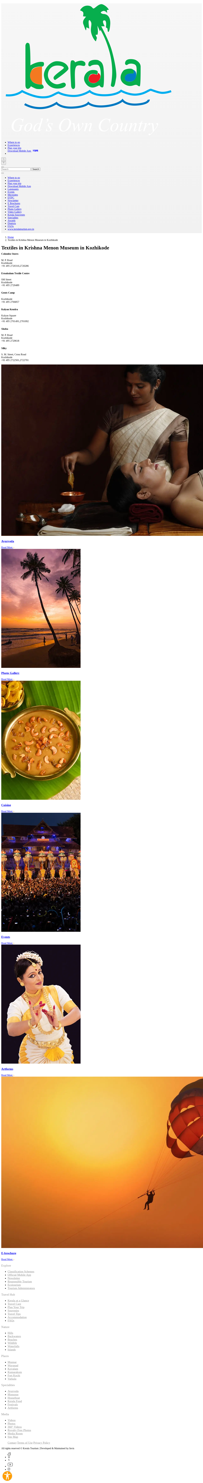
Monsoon (13, 1394)
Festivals (13, 1404)
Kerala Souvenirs (16, 214)
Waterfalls (13, 1346)
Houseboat (14, 1397)
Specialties (13, 217)
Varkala (12, 1378)
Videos (12, 1420)
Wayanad (13, 1365)
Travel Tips (14, 1313)
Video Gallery (15, 212)
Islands (12, 1349)
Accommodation (17, 1317)
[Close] (2, 166)
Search (36, 169)
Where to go (14, 142)
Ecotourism (14, 1284)
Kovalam (13, 1368)
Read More (7, 547)
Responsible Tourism (20, 1281)
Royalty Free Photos (19, 1430)
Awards (11, 220)
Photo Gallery (15, 209)
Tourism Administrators (21, 1288)
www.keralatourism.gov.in (21, 229)
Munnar (12, 1362)
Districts (12, 223)
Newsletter (13, 200)
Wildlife (12, 1342)
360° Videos (15, 1426)
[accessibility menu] (7, 1476)
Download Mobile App (19, 186)
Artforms (13, 1407)
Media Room (15, 1433)
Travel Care (13, 206)
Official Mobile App (19, 1274)
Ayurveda (13, 1391)
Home (11, 237)
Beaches (12, 1339)
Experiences (14, 145)
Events (11, 192)
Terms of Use (25, 1442)
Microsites (13, 194)
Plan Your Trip (16, 1307)
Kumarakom (15, 1372)
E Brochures (14, 203)
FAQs (11, 226)
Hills (10, 1332)
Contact (12, 1442)
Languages (13, 189)
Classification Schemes (21, 1271)
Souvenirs (13, 1310)
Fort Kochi (14, 1375)
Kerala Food (15, 1401)
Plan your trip (14, 148)
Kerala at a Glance (18, 1300)
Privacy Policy (41, 1442)
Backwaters (14, 1336)
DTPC (11, 197)
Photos (11, 1423)
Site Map (13, 1436)
